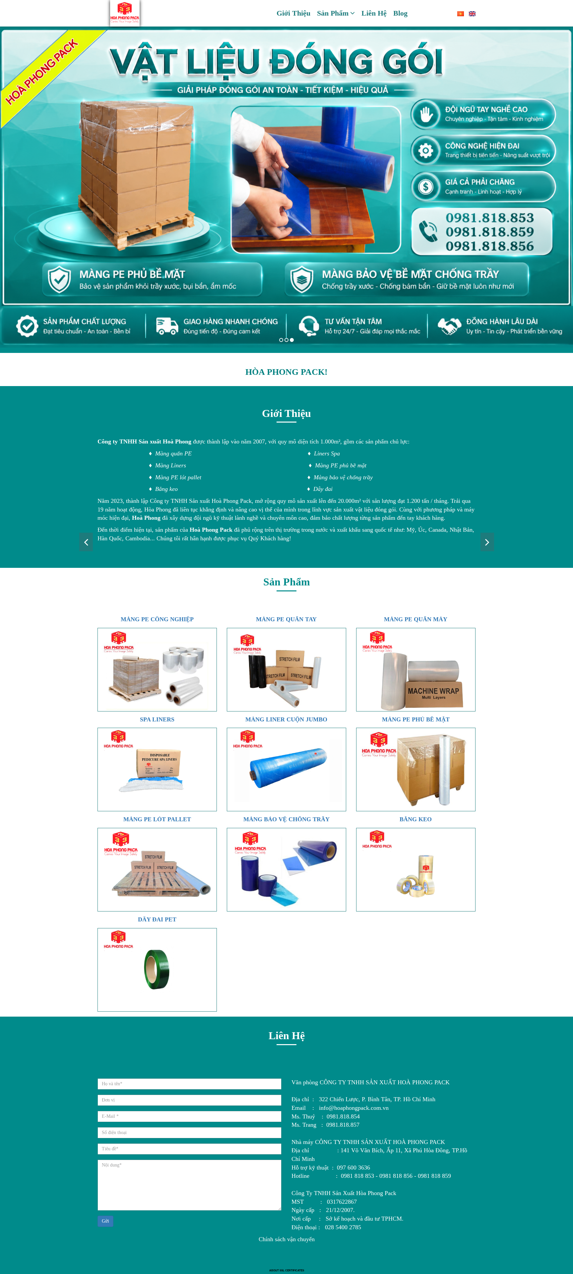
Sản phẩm (333, 13)
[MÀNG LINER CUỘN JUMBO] (286, 769)
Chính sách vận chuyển (287, 1239)
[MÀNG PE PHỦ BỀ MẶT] (415, 769)
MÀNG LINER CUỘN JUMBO (286, 719)
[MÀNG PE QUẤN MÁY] (415, 669)
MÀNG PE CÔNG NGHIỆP (157, 619)
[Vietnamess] (458, 13)
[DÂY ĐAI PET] (157, 969)
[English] (470, 13)
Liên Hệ (374, 13)
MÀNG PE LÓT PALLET (157, 819)
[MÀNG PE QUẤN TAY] (286, 669)
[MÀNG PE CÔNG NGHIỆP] (157, 669)
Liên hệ (287, 1035)
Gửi (105, 1221)
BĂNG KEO (416, 819)
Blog (400, 13)
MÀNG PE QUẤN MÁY (415, 619)
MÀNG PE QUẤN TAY (286, 619)
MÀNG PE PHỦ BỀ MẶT (416, 719)
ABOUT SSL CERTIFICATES (286, 1270)
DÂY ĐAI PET (157, 919)
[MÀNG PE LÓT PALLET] (157, 869)
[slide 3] (286, 188)
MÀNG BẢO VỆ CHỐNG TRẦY (286, 819)
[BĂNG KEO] (415, 869)
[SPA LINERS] (157, 769)
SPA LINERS (157, 719)
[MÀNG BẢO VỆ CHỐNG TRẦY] (286, 869)
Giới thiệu (293, 13)
